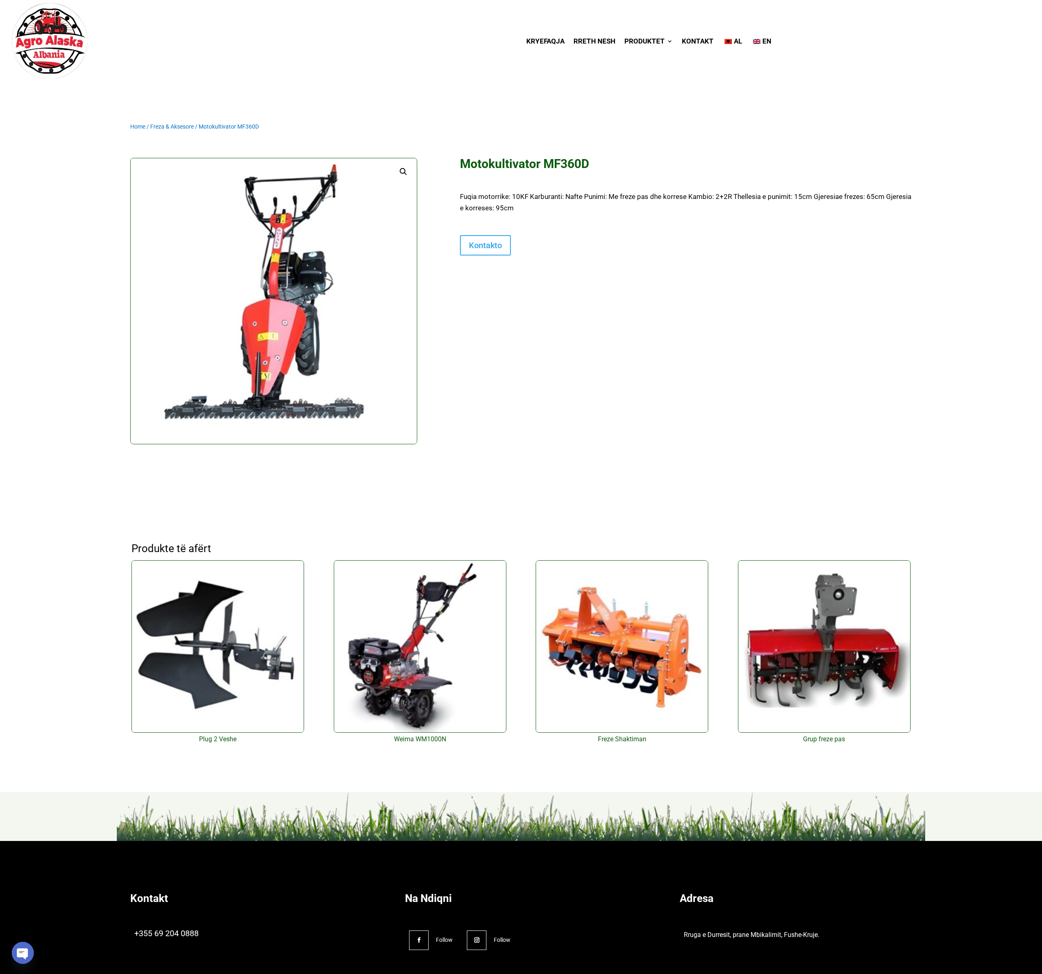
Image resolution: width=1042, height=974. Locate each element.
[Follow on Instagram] (476, 940)
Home (137, 126)
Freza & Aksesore (172, 126)
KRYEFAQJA (545, 41)
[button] (403, 171)
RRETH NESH (594, 41)
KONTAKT (698, 41)
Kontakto (485, 245)
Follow (444, 940)
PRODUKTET (644, 41)
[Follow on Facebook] (419, 940)
